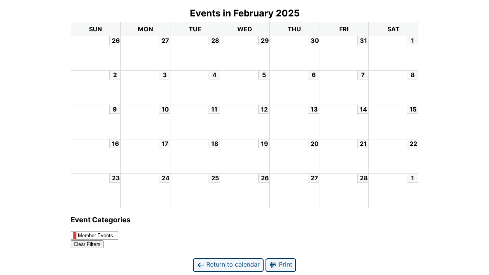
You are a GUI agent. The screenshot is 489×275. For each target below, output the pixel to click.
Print (284, 264)
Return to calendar (232, 264)
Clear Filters (87, 244)
